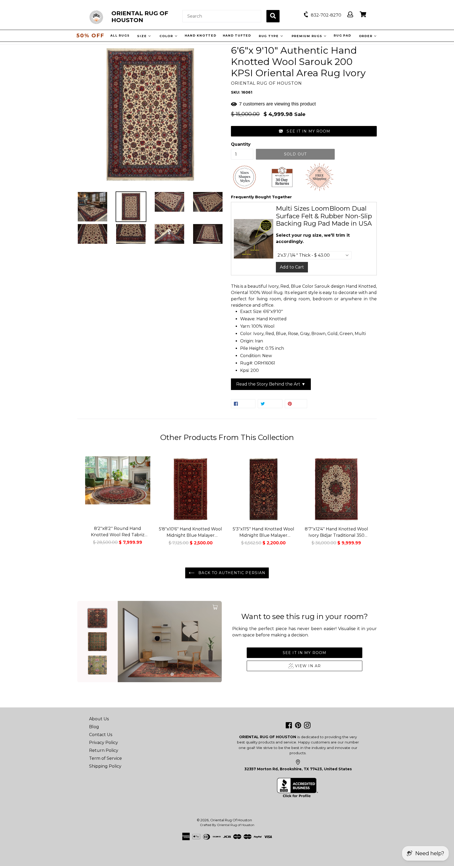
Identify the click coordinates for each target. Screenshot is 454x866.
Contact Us (100, 734)
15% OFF (90, 35)
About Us (99, 718)
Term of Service (105, 758)
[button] (304, 131)
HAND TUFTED (236, 35)
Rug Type (268, 36)
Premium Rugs (307, 36)
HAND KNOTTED (200, 35)
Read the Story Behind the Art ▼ (271, 384)
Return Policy (103, 750)
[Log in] (350, 14)
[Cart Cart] (363, 14)
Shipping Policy (105, 766)
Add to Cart (292, 267)
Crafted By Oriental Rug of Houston (227, 825)
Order (365, 36)
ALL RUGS (119, 35)
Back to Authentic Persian (231, 572)
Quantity (241, 144)
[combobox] (221, 16)
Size (142, 36)
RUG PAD (341, 35)
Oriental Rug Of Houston (231, 820)
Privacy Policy (103, 742)
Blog (94, 726)
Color (166, 36)
